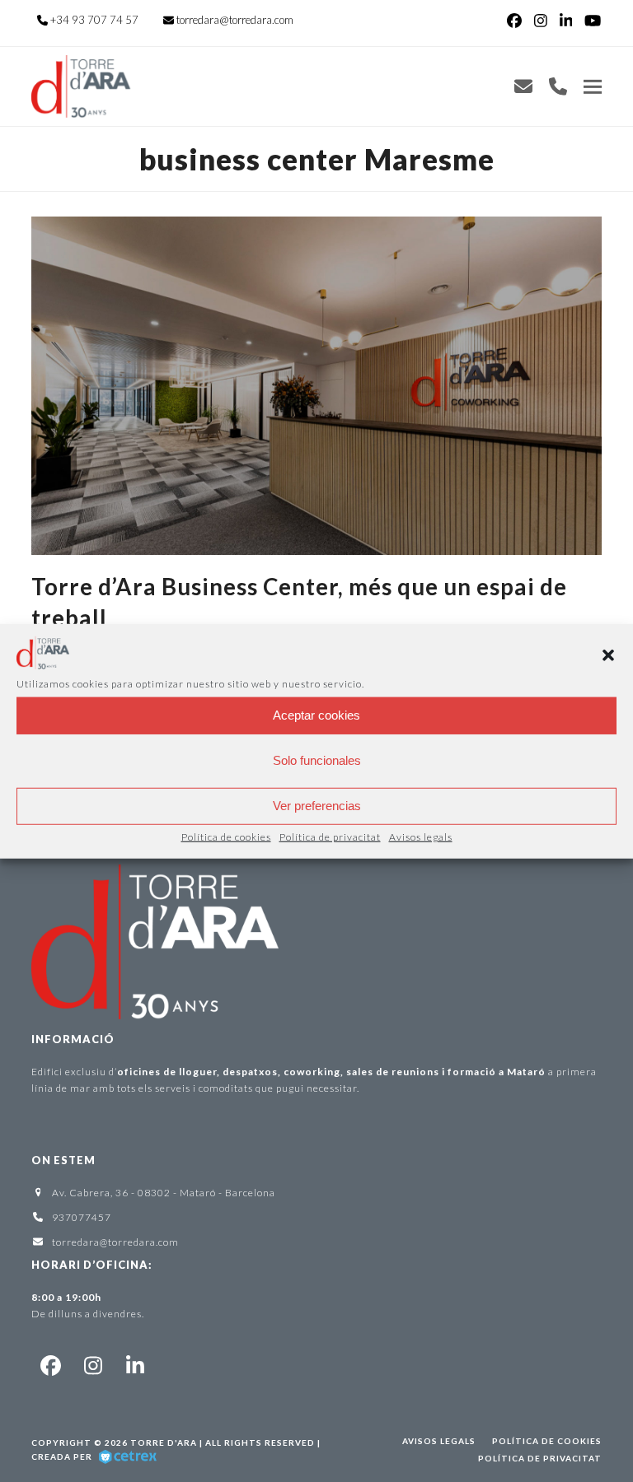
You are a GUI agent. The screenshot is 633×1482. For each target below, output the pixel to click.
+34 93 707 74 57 (94, 19)
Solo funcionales (317, 760)
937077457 (81, 1217)
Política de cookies (226, 837)
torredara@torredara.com (234, 19)
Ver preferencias (317, 806)
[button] (608, 655)
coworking (312, 1071)
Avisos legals (420, 837)
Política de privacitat (330, 837)
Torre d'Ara (163, 1442)
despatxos (250, 1071)
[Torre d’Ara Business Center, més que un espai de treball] (316, 383)
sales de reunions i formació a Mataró (446, 1071)
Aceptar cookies (316, 715)
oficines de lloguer (167, 1071)
